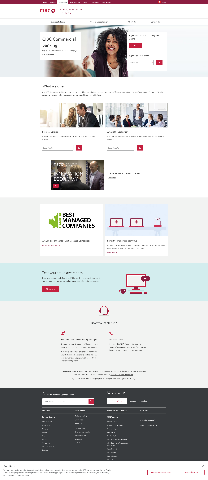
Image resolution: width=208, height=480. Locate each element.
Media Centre (79, 439)
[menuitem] (163, 2)
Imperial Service (75, 2)
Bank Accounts (47, 422)
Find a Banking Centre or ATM (60, 394)
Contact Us (155, 22)
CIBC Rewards (111, 452)
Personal (44, 2)
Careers (77, 442)
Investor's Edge (112, 429)
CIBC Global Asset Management (117, 439)
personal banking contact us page (122, 378)
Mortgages (45, 429)
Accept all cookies (191, 472)
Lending (44, 432)
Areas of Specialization (99, 22)
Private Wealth (112, 436)
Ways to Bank (46, 443)
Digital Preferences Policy (149, 425)
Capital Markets (112, 449)
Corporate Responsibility (82, 432)
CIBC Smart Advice (48, 446)
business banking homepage (121, 374)
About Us (132, 22)
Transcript (112, 178)
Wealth (85, 2)
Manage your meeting (138, 401)
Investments (46, 436)
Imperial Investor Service (115, 425)
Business (53, 2)
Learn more (111, 253)
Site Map (45, 450)
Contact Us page (74, 358)
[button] (162, 2)
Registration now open (50, 245)
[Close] (203, 466)
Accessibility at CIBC (147, 420)
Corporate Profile (80, 428)
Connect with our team (126, 347)
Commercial (63, 2)
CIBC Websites (106, 2)
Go (159, 63)
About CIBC (95, 2)
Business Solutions (58, 22)
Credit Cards (46, 425)
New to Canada (112, 456)
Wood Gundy (111, 432)
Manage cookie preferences (161, 472)
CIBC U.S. (110, 460)
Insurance (45, 439)
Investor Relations (80, 435)
